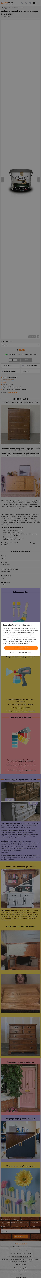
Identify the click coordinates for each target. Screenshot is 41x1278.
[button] (20, 652)
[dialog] (20, 639)
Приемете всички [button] (21, 648)
